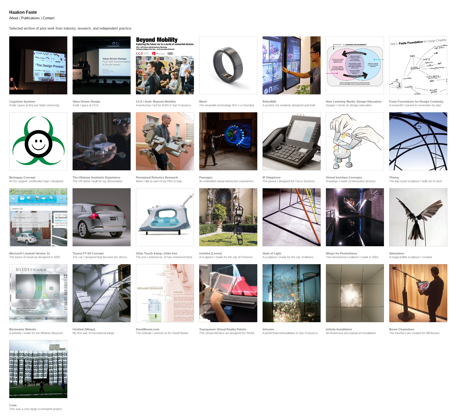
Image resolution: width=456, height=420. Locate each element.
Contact (49, 18)
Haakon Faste (23, 12)
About (13, 18)
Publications (30, 18)
